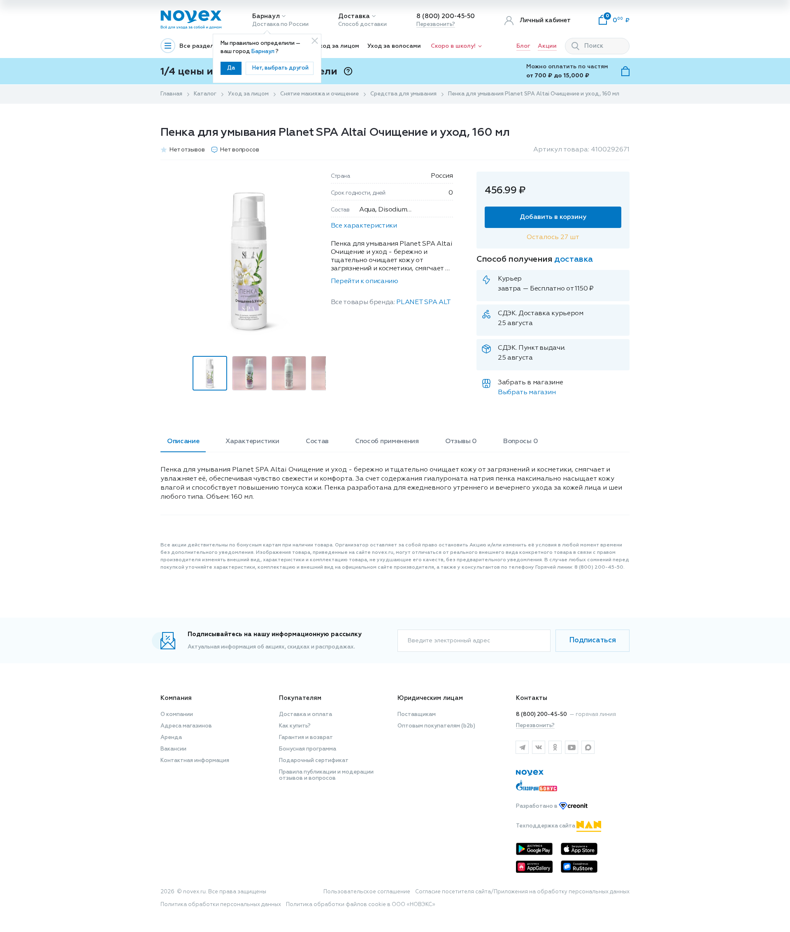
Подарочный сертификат (314, 760)
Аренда (171, 737)
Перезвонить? (435, 24)
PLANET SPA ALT (423, 302)
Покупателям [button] (300, 698)
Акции (547, 46)
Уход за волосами (394, 46)
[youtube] (571, 747)
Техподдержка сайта (546, 826)
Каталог (205, 94)
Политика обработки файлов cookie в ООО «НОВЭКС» (360, 904)
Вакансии (173, 749)
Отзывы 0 (461, 441)
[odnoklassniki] (555, 747)
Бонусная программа (307, 749)
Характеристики (252, 441)
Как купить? (295, 726)
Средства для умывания (403, 94)
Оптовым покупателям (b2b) (436, 726)
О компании (176, 714)
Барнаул (266, 16)
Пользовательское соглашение (366, 892)
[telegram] (522, 747)
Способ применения (387, 441)
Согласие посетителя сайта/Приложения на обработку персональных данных (522, 892)
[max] (588, 747)
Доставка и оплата (305, 714)
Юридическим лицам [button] (430, 698)
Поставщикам (416, 714)
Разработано (537, 806)
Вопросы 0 (520, 441)
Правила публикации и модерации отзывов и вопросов (326, 775)
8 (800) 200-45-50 (445, 16)
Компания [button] (176, 698)
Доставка (354, 16)
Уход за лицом (337, 46)
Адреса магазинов (186, 726)
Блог (523, 46)
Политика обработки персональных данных (220, 904)
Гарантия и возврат (306, 737)
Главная (171, 94)
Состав (317, 441)
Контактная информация (194, 760)
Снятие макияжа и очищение (319, 94)
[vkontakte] (538, 747)
